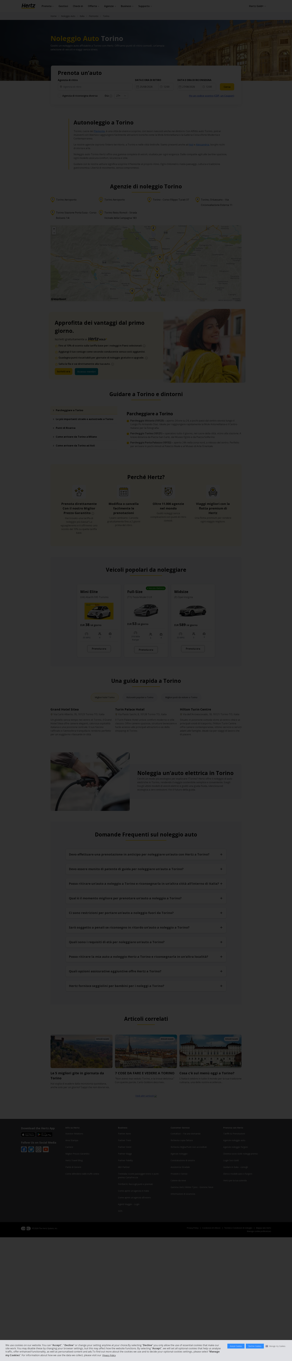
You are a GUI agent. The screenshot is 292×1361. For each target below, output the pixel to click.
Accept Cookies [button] (236, 1346)
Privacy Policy (109, 1355)
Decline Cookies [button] (254, 1346)
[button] (275, 1346)
